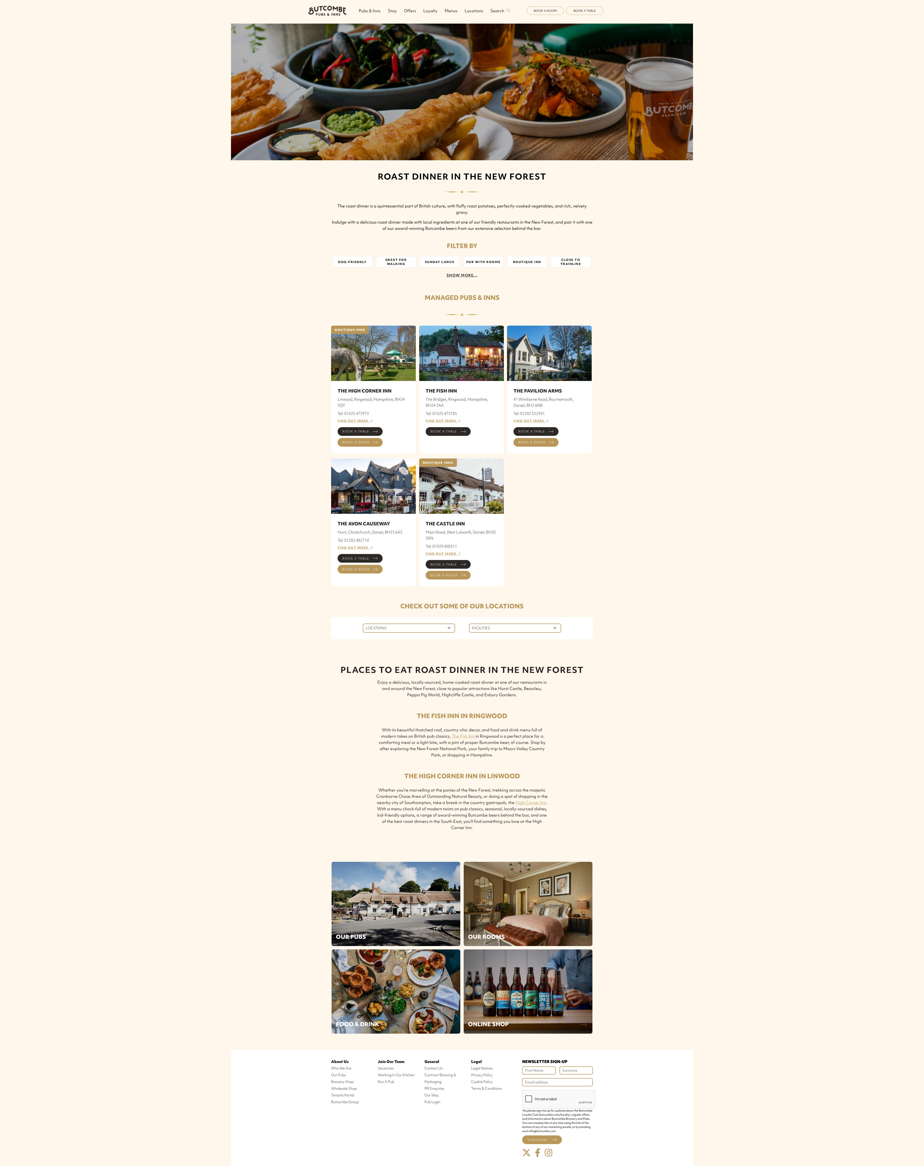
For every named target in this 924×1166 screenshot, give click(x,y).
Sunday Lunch (440, 262)
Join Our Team (391, 1061)
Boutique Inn (527, 262)
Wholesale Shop (344, 1088)
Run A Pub (386, 1081)
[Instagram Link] (548, 1152)
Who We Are (341, 1068)
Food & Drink (357, 1024)
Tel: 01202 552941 (529, 413)
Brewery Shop (342, 1081)
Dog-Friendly (352, 262)
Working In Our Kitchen (396, 1075)
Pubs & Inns (369, 10)
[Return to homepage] (327, 10)
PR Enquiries (434, 1088)
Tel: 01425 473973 (353, 413)
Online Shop (488, 1024)
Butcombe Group (345, 1102)
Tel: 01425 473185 (441, 413)
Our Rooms (486, 937)
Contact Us (433, 1068)
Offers (410, 10)
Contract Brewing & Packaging (440, 1078)
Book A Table (584, 11)
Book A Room (545, 11)
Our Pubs (351, 937)
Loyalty (430, 10)
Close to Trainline (570, 262)
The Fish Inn (463, 736)
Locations (474, 10)
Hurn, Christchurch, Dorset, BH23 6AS (370, 532)
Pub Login (432, 1102)
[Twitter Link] (526, 1152)
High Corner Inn (530, 802)
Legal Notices (482, 1068)
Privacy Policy (482, 1075)
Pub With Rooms (483, 262)
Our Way (431, 1095)
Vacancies (386, 1068)
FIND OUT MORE (354, 421)
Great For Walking (396, 262)
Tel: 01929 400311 (441, 546)
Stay (392, 10)
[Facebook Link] (537, 1152)
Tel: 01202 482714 (353, 540)
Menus (451, 10)
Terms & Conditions (486, 1088)
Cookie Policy (482, 1081)
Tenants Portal (342, 1095)
